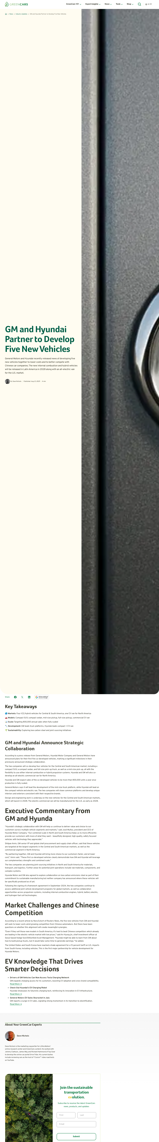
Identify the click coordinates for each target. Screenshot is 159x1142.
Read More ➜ (16, 984)
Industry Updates (21, 14)
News (11, 14)
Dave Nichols (17, 381)
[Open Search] (140, 4)
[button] (73, 4)
